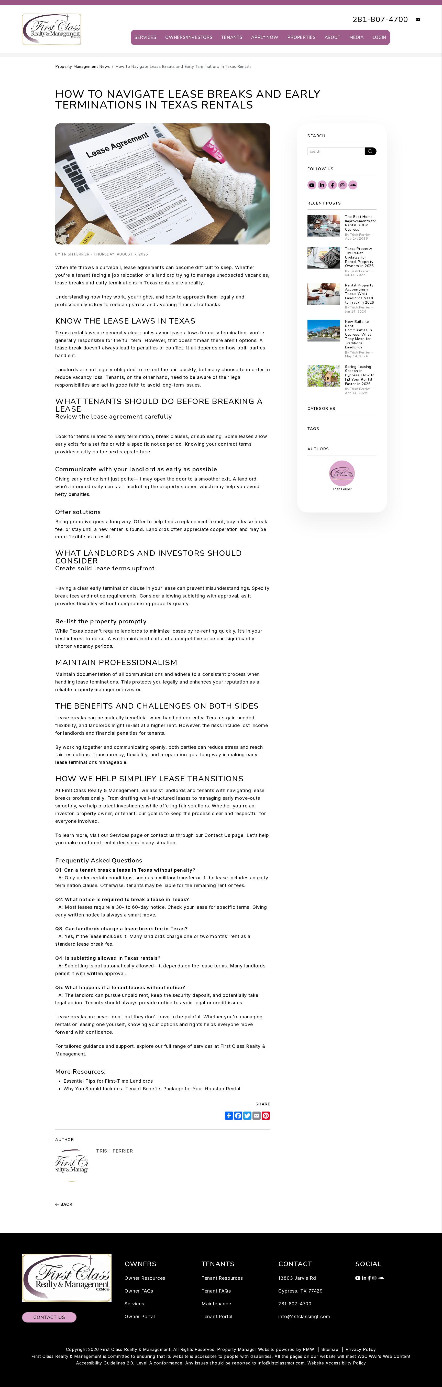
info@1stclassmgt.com (304, 1316)
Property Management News (82, 66)
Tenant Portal (217, 1316)
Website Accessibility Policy (336, 1362)
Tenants (231, 37)
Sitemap (329, 1349)
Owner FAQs (139, 1291)
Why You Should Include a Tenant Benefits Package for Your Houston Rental (151, 1088)
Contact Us (217, 835)
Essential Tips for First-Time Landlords (108, 1081)
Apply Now (265, 37)
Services (145, 37)
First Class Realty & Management (100, 790)
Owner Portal (140, 1316)
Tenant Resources (222, 1278)
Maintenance (216, 1303)
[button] (414, 19)
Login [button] (379, 37)
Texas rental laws (75, 332)
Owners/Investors (189, 37)
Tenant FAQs (216, 1291)
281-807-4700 (380, 19)
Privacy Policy (361, 1349)
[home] (51, 29)
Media (356, 37)
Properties (302, 37)
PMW (308, 1349)
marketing (138, 486)
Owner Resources (145, 1278)
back (66, 1204)
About (332, 37)
